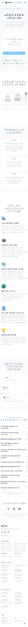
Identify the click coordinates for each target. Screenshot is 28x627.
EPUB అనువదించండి (6, 548)
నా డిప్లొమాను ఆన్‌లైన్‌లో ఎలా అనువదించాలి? (9, 427)
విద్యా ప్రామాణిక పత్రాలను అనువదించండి (5, 566)
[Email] (5, 532)
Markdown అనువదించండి (4, 553)
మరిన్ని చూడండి (7, 109)
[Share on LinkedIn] (19, 509)
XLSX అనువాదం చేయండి (20, 546)
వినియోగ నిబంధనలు (6, 623)
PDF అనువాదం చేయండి (6, 544)
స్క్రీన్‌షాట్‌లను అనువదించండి (5, 574)
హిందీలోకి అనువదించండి (6, 602)
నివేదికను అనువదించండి (4, 578)
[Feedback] (8, 532)
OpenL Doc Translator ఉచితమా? (10, 466)
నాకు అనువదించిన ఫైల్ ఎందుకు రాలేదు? (11, 471)
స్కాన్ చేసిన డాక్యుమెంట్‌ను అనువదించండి (18, 570)
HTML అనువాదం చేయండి (20, 551)
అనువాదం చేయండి (13, 53)
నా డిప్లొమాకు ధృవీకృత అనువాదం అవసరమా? (10, 433)
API (15, 617)
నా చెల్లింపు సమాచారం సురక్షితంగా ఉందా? (12, 462)
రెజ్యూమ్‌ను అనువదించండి (4, 570)
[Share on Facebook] (14, 509)
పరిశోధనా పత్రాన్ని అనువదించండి (20, 565)
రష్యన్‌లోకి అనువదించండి (4, 606)
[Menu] (2, 2)
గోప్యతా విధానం (19, 621)
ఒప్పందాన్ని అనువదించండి (4, 581)
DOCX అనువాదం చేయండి (20, 544)
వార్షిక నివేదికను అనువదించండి (20, 574)
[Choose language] (2, 535)
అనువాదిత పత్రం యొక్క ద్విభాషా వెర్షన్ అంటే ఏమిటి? (13, 450)
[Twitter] (2, 532)
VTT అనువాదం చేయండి (6, 551)
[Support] (24, 623)
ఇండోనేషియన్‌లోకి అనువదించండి (19, 603)
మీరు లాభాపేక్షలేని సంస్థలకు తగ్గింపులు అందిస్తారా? (13, 482)
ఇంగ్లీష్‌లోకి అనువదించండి (4, 593)
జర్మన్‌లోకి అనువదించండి (4, 600)
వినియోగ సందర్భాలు (10, 8)
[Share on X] (8, 509)
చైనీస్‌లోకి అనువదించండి (4, 596)
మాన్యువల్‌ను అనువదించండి (18, 578)
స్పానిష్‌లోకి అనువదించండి (18, 593)
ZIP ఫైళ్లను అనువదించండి (18, 553)
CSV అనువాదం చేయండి (6, 556)
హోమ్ (2, 8)
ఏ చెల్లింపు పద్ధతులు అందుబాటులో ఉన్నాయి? (10, 457)
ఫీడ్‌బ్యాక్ (18, 494)
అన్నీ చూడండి (18, 581)
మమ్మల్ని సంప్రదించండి (4, 618)
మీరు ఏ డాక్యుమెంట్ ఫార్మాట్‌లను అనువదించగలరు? (10, 444)
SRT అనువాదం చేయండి (20, 548)
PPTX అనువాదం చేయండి (6, 546)
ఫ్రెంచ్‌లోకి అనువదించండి (18, 600)
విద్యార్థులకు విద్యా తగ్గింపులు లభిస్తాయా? (10, 476)
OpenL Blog (4, 621)
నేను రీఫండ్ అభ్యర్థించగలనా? (10, 488)
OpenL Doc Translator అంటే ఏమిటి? (11, 439)
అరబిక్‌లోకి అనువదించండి (18, 596)
